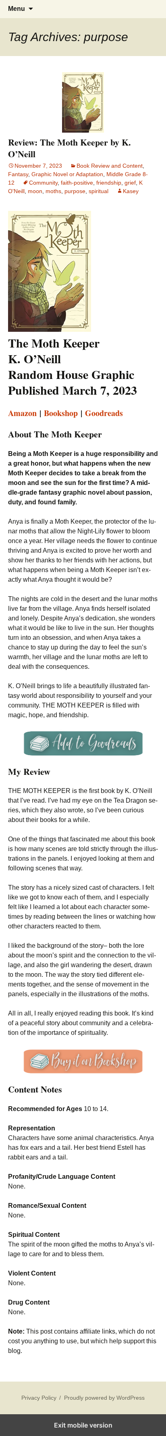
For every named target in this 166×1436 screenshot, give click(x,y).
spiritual (98, 191)
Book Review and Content (110, 165)
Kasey (131, 191)
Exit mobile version (83, 1425)
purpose (74, 191)
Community (43, 182)
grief (130, 182)
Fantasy (18, 174)
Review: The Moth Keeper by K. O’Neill (69, 147)
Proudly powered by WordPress (104, 1397)
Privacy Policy (38, 1397)
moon (35, 191)
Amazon (22, 413)
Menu (16, 8)
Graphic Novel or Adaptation (67, 174)
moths (53, 191)
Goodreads (104, 413)
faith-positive (77, 182)
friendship (108, 182)
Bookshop (61, 413)
